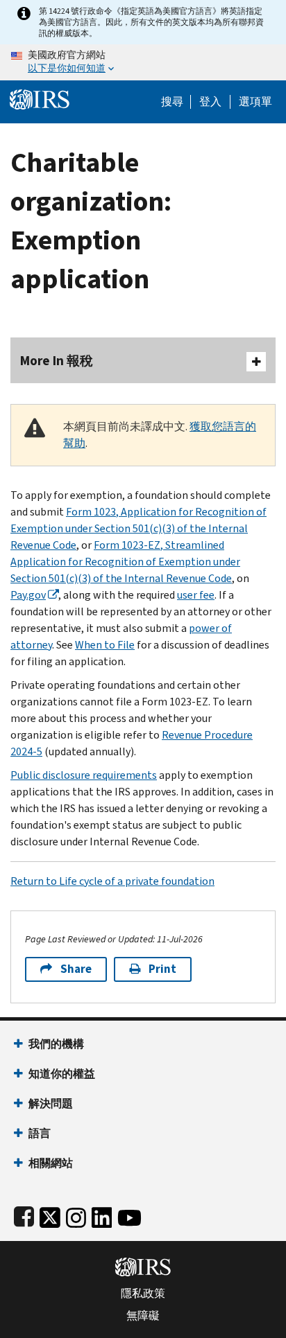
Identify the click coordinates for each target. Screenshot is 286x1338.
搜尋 (172, 102)
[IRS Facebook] (24, 1215)
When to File (105, 644)
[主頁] (39, 98)
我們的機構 (56, 1044)
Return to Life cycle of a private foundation (112, 881)
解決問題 (50, 1103)
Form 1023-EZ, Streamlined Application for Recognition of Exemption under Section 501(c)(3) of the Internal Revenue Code (125, 562)
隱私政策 (143, 1294)
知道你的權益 (61, 1073)
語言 (39, 1133)
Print (162, 969)
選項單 (255, 102)
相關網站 (50, 1163)
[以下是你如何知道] (143, 62)
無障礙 (143, 1316)
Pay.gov (28, 595)
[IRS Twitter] (50, 1215)
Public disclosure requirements (83, 775)
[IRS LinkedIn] (102, 1215)
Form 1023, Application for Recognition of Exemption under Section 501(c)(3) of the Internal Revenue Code (138, 528)
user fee (195, 595)
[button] (210, 102)
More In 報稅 (56, 360)
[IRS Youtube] (129, 1215)
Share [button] (76, 969)
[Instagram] (76, 1215)
